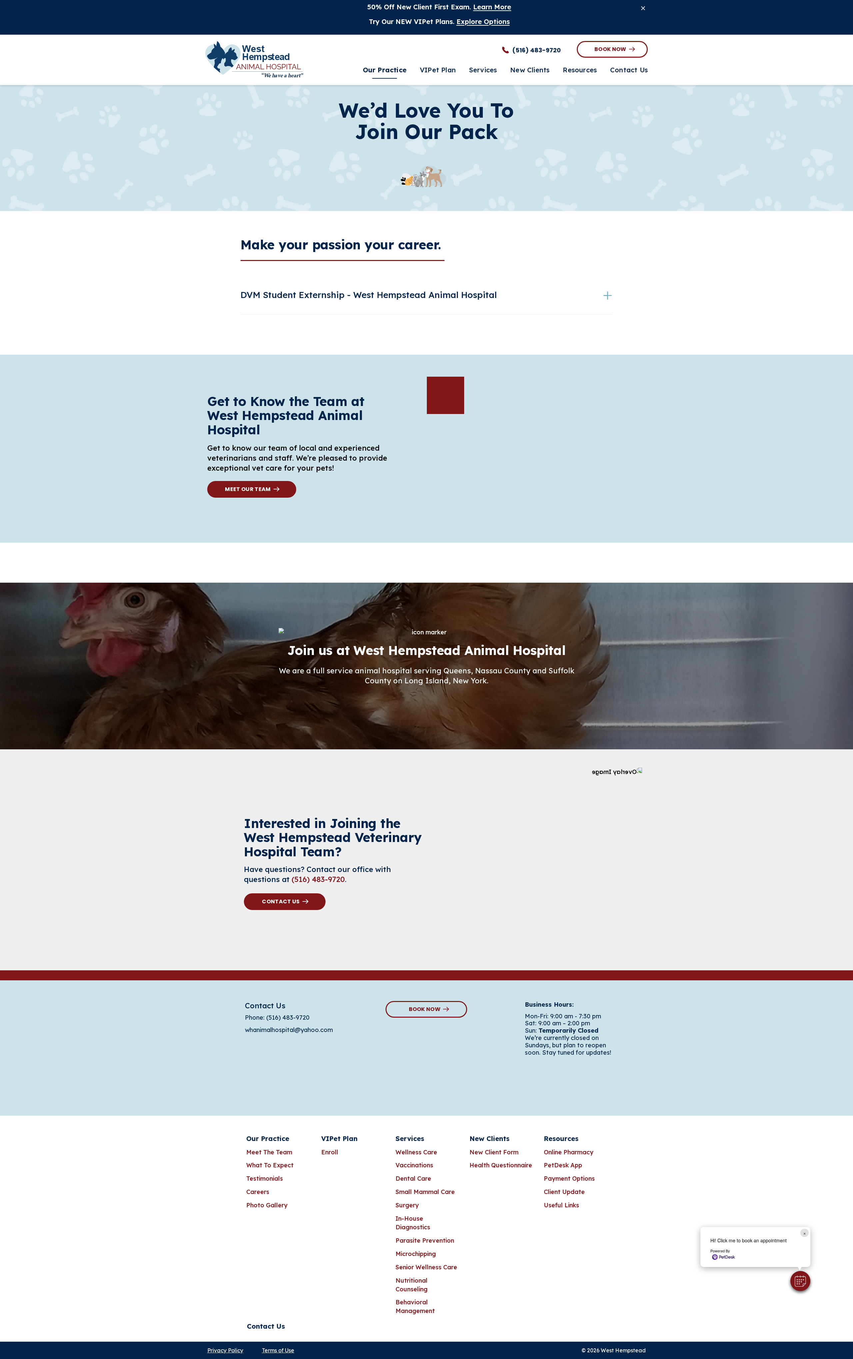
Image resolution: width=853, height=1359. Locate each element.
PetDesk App (563, 1165)
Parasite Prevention (425, 1240)
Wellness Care (416, 1152)
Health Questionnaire (500, 1165)
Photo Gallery (267, 1205)
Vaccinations (414, 1165)
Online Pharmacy (568, 1152)
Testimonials (264, 1178)
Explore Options (483, 21)
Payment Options (569, 1178)
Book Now (610, 49)
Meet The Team (269, 1152)
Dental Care (413, 1178)
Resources (561, 1138)
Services (410, 1138)
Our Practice (267, 1138)
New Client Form (493, 1152)
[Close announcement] (643, 8)
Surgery (407, 1205)
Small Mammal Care (425, 1192)
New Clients (489, 1138)
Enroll (329, 1152)
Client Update (564, 1192)
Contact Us (266, 1326)
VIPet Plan (339, 1138)
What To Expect (270, 1165)
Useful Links (561, 1205)
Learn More (492, 7)
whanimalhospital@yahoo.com (289, 1030)
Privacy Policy (225, 1350)
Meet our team (248, 489)
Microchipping (416, 1254)
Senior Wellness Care (426, 1267)
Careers (257, 1192)
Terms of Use (278, 1350)
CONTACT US (281, 901)
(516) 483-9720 (318, 879)
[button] (800, 1281)
